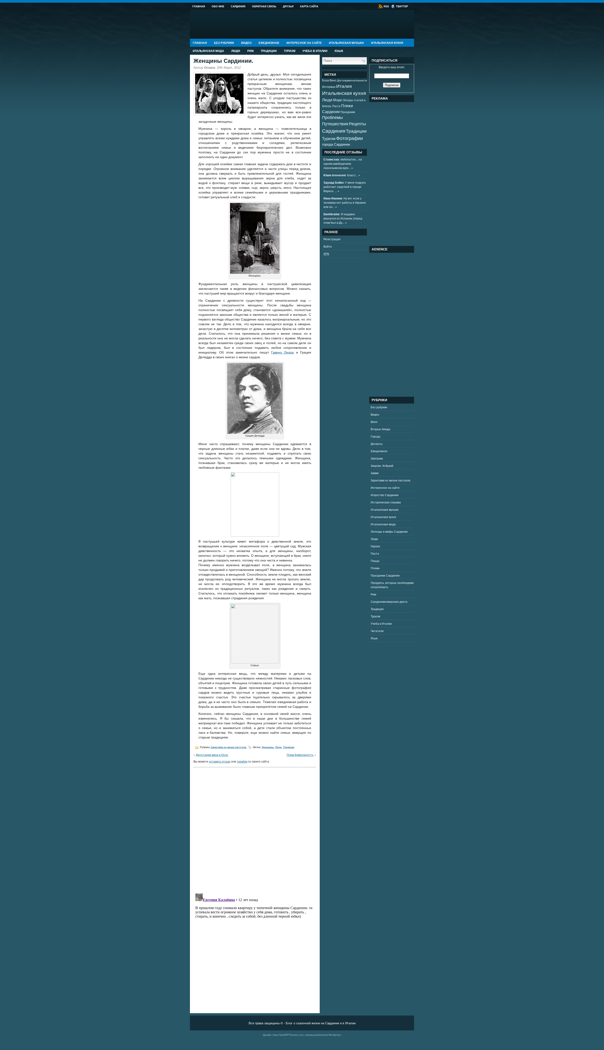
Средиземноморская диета (389, 601)
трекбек (242, 761)
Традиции (269, 51)
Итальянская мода (208, 51)
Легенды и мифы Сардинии (389, 531)
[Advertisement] (404, 173)
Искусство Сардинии (384, 495)
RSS (386, 6)
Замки (375, 473)
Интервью (329, 87)
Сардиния (238, 6)
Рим (250, 51)
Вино (333, 80)
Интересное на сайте (304, 43)
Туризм (289, 51)
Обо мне (218, 6)
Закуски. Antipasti (382, 466)
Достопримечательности (352, 80)
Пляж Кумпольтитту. (300, 755)
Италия (344, 86)
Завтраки (377, 458)
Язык (339, 51)
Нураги (375, 546)
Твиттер (401, 6)
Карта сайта (309, 6)
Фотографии (349, 138)
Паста (336, 106)
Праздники (347, 112)
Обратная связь (264, 6)
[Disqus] (254, 830)
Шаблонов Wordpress (328, 1035)
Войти (327, 246)
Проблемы (332, 117)
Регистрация (331, 239)
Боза (325, 80)
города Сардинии (336, 144)
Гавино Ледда (282, 352)
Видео (246, 43)
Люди (235, 51)
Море (337, 99)
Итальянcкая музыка (346, 43)
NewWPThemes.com (291, 1035)
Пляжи (375, 568)
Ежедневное (269, 43)
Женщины (268, 747)
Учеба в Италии (314, 51)
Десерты (376, 444)
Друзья (288, 6)
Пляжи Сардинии (337, 108)
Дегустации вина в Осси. (212, 755)
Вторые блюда (380, 429)
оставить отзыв (219, 761)
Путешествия (335, 123)
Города (375, 436)
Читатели (377, 631)
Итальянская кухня (387, 43)
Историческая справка (386, 502)
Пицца (375, 561)
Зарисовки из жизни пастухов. (228, 747)
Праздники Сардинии (385, 575)
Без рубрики (224, 43)
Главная (198, 6)
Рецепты (357, 124)
